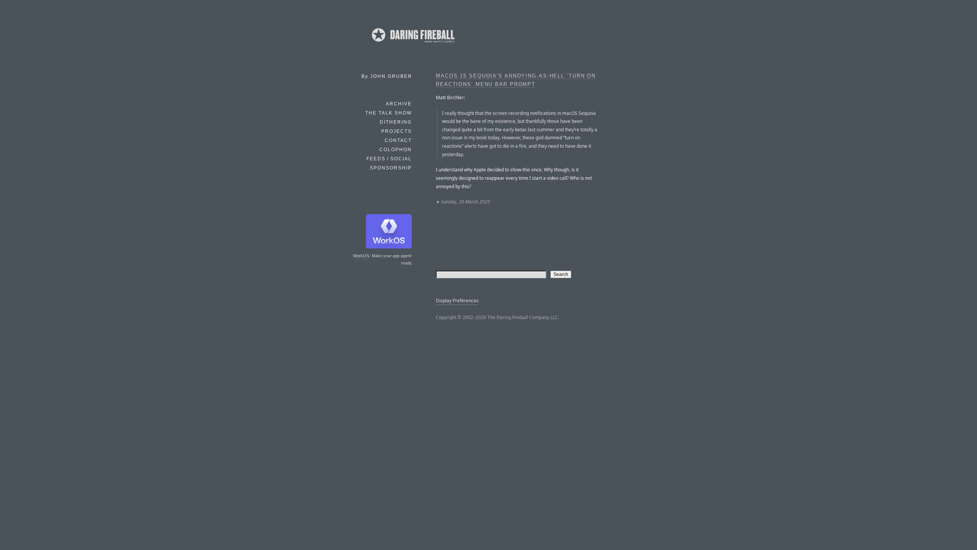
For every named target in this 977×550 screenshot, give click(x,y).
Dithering (396, 122)
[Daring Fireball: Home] (412, 44)
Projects (396, 131)
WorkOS (361, 255)
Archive (399, 103)
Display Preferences (457, 300)
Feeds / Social (389, 158)
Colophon (395, 149)
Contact (398, 140)
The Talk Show (388, 113)
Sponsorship (391, 168)
